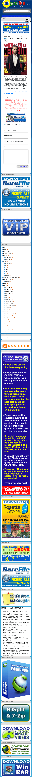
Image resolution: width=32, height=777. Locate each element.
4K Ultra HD (8, 289)
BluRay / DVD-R (9, 291)
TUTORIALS (6, 327)
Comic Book (8, 257)
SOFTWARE (6, 321)
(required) (8, 135)
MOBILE (5, 283)
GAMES (5, 261)
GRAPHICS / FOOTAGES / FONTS (11, 277)
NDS (6, 265)
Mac (6, 323)
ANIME (4, 249)
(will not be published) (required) (13, 141)
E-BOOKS (5, 255)
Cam (6, 295)
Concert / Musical (10, 313)
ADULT (5, 247)
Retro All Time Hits (8, 629)
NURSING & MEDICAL (8, 317)
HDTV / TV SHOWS (7, 279)
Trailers (7, 307)
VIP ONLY (5, 331)
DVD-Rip (7, 297)
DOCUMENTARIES (7, 253)
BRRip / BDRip (8, 293)
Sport (5, 325)
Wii (5, 273)
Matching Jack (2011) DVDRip (10, 637)
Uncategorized (7, 329)
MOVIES (5, 285)
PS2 (6, 269)
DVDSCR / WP (8, 299)
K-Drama (7, 281)
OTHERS (5, 319)
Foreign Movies (9, 303)
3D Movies (7, 287)
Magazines (8, 259)
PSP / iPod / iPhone (10, 305)
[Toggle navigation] (3, 19)
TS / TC (7, 309)
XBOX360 (7, 275)
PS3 (6, 271)
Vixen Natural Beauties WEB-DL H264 (13, 614)
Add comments (24, 41)
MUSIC (5, 311)
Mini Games (8, 263)
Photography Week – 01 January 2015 (9, 35)
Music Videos (8, 315)
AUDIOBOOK (6, 251)
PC (5, 267)
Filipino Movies (9, 301)
